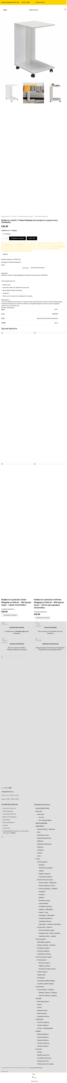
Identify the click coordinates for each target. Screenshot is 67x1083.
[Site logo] (33, 10)
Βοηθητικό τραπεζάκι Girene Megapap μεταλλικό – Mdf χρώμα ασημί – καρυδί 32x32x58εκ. (16, 602)
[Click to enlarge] (5, 78)
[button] (9, 615)
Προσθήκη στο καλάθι (17, 238)
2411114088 (26, 2)
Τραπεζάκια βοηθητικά (7, 609)
